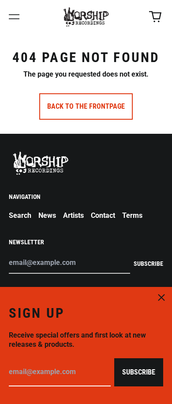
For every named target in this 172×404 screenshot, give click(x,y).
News (47, 215)
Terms (132, 215)
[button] (155, 17)
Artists (73, 215)
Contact (103, 215)
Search (20, 215)
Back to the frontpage (86, 106)
